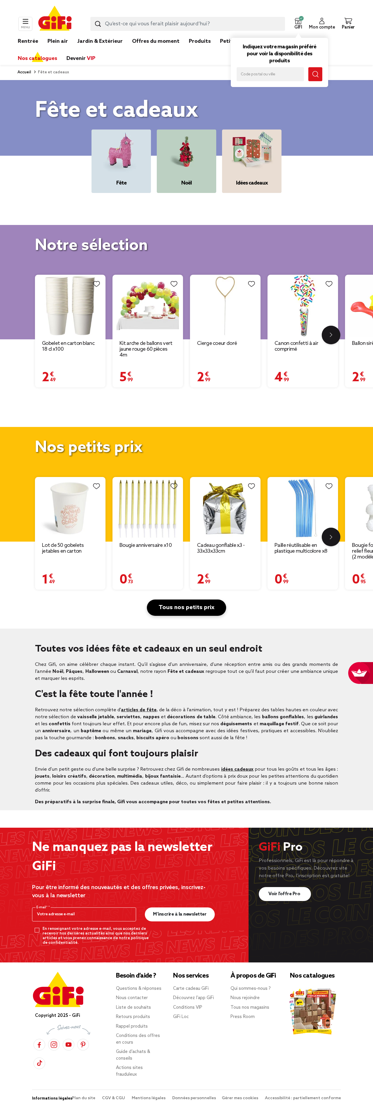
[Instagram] (54, 1044)
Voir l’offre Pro (284, 894)
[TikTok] (39, 1062)
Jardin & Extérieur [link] (100, 41)
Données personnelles (194, 1098)
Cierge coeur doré (217, 343)
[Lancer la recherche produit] (98, 24)
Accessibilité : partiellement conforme (303, 1098)
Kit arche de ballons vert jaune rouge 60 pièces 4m (146, 349)
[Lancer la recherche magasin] (315, 74)
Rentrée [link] (28, 41)
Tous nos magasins (250, 1007)
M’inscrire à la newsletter (179, 914)
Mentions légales (149, 1098)
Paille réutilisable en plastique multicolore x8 (301, 548)
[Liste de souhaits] (96, 283)
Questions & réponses (138, 988)
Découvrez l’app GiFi (193, 998)
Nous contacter (132, 998)
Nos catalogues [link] (37, 58)
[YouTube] (68, 1044)
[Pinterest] (83, 1044)
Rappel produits (132, 1026)
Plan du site (84, 1098)
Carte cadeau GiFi (191, 988)
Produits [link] (200, 41)
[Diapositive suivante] (331, 335)
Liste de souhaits (133, 1007)
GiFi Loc (181, 1016)
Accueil (24, 72)
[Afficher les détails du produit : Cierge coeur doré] (225, 306)
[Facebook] (39, 1044)
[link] (199, 50)
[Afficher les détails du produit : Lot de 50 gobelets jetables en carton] (70, 508)
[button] (298, 23)
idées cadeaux (237, 769)
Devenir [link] (80, 58)
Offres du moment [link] (156, 41)
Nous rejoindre (245, 998)
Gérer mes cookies (240, 1098)
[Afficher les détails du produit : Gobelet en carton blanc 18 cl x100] (70, 306)
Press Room (243, 1016)
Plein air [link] (57, 41)
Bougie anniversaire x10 (145, 545)
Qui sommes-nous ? (251, 988)
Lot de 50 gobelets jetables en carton (63, 548)
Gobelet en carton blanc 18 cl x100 (68, 346)
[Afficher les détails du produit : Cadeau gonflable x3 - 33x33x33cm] (225, 508)
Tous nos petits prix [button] (186, 607)
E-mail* (42, 907)
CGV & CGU (114, 1098)
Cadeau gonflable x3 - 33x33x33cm (220, 548)
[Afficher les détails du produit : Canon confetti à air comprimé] (303, 306)
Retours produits (133, 1016)
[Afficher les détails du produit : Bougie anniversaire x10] (147, 508)
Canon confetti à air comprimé (296, 346)
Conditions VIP (187, 1007)
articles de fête (138, 710)
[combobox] (187, 24)
